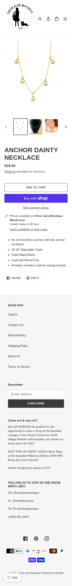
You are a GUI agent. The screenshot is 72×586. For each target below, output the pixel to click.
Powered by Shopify (52, 573)
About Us (14, 356)
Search (12, 314)
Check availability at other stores (29, 229)
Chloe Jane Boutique (29, 573)
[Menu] (65, 18)
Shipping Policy (18, 346)
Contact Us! (16, 325)
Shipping (9, 171)
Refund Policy (17, 335)
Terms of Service (19, 366)
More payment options (36, 207)
